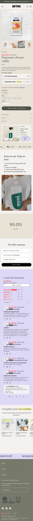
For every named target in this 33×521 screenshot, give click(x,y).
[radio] (3, 76)
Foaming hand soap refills (21, 433)
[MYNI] (16, 6)
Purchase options (7, 73)
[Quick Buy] (11, 428)
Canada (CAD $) (7, 513)
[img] (13, 307)
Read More (16, 264)
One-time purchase (11, 76)
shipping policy (10, 518)
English (15, 513)
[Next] (31, 1)
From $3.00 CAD (7, 436)
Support (4, 475)
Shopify (13, 516)
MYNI (6, 516)
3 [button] (16, 397)
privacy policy (17, 518)
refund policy (4, 518)
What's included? (5, 114)
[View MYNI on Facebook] (10, 508)
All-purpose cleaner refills (7, 433)
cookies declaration (13, 519)
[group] (16, 1)
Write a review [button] (16, 285)
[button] (27, 6)
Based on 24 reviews (10, 283)
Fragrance (4, 117)
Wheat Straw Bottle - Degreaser (24, 130)
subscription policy (5, 519)
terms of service (24, 518)
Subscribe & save (13, 82)
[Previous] (2, 1)
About (3, 469)
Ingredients (4, 121)
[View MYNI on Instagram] (3, 508)
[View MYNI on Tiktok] (6, 508)
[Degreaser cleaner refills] (5, 44)
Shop (3, 463)
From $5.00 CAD (21, 436)
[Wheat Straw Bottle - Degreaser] (11, 133)
